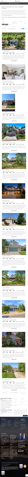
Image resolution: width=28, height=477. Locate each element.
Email (15, 402)
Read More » (11, 444)
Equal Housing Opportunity (4, 465)
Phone (22, 402)
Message (15, 405)
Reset (3, 24)
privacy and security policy (7, 464)
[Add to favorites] (25, 60)
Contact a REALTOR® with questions (7, 15)
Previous (4, 392)
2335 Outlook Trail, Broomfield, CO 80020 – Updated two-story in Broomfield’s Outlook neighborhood (13, 437)
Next (11, 392)
